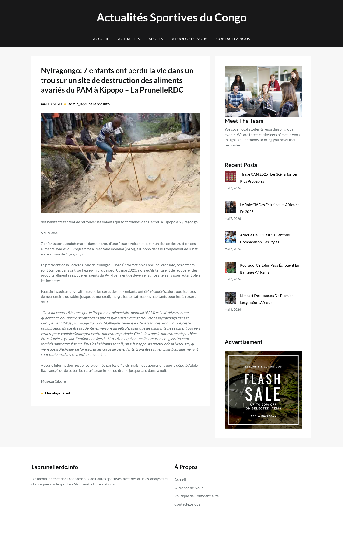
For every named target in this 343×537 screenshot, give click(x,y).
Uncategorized (57, 393)
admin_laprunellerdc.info (89, 103)
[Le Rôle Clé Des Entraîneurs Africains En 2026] (230, 208)
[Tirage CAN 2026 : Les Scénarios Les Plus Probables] (230, 178)
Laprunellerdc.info (55, 467)
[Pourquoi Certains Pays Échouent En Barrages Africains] (230, 268)
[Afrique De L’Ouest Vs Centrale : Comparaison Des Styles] (230, 238)
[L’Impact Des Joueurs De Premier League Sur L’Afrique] (230, 299)
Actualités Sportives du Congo (172, 17)
